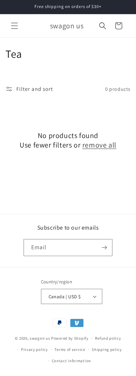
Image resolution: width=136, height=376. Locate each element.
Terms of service (69, 349)
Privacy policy (34, 349)
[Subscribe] (104, 247)
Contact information (71, 360)
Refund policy (108, 338)
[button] (14, 26)
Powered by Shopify (69, 338)
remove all (99, 145)
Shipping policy (107, 349)
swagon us (40, 338)
